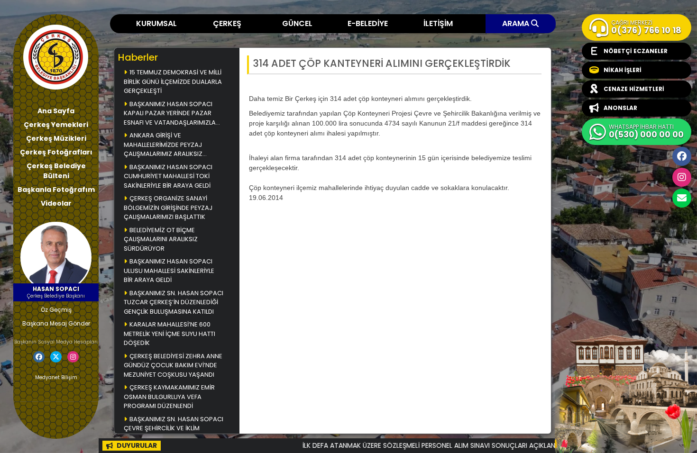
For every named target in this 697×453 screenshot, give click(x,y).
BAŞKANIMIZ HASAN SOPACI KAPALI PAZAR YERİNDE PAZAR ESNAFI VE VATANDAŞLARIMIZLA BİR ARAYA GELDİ (170, 114)
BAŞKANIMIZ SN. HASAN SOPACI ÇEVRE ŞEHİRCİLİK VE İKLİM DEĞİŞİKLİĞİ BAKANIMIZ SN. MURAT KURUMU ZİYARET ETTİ (173, 429)
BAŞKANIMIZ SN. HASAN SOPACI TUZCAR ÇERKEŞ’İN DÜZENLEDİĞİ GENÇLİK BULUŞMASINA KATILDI (173, 302)
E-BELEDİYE (368, 23)
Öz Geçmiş (56, 310)
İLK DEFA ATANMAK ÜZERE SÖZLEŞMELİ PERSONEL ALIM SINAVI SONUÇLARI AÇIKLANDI (408, 445)
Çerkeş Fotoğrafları (56, 152)
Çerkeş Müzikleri (56, 138)
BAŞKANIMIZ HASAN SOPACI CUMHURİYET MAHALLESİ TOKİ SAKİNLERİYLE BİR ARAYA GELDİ (168, 176)
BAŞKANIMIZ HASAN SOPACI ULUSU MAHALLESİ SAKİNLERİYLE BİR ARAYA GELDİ (169, 270)
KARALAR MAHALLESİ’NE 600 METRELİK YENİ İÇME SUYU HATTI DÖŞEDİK (169, 333)
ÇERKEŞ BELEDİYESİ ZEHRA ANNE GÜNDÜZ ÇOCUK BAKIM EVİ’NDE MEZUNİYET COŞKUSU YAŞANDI (173, 365)
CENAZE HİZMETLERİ (634, 89)
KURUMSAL (156, 23)
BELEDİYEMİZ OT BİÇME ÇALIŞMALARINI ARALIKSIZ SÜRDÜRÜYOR (161, 239)
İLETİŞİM (438, 23)
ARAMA (516, 23)
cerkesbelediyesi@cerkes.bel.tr (681, 198)
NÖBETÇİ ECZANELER (636, 51)
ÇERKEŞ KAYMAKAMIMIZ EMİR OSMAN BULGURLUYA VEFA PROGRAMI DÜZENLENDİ (169, 396)
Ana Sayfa (55, 111)
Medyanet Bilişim (56, 377)
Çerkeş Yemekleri (56, 124)
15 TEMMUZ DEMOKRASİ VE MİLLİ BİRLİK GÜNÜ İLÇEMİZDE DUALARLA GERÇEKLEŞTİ (173, 81)
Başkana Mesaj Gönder (56, 323)
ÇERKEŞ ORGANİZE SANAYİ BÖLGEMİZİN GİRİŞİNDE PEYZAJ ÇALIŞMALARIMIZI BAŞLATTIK (168, 207)
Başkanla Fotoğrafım (56, 189)
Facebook (681, 156)
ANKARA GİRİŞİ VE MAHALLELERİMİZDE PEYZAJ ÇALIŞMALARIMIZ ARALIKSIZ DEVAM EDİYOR (163, 145)
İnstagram (681, 177)
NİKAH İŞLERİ (623, 70)
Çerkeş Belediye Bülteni (56, 171)
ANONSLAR (620, 108)
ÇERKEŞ (227, 23)
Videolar (56, 203)
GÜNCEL (297, 23)
